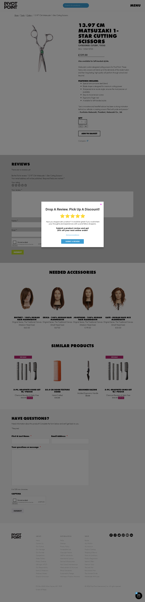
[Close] (101, 204)
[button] (138, 595)
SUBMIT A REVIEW (72, 241)
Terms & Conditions (72, 235)
